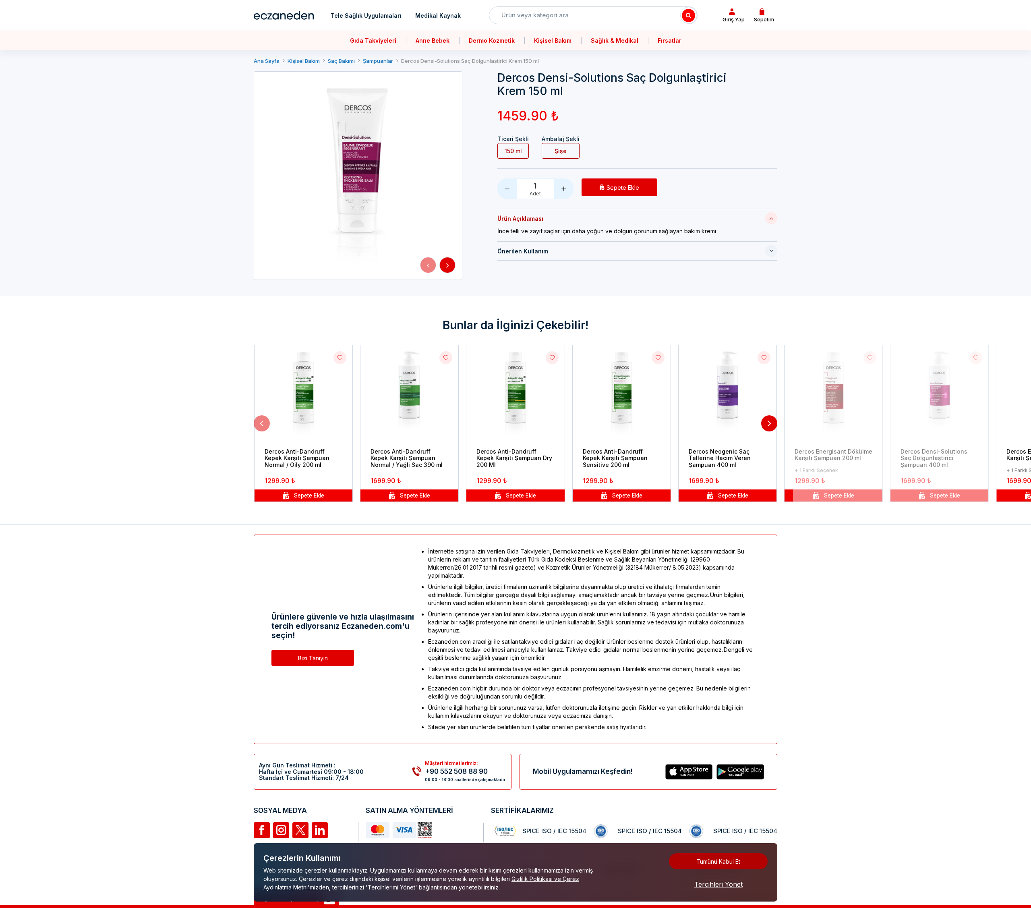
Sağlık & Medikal (614, 40)
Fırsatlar (669, 40)
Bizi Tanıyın (313, 658)
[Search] (688, 15)
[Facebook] (262, 830)
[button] (428, 265)
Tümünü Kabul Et (718, 861)
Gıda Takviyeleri (373, 40)
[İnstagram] (281, 830)
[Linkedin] (320, 830)
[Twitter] (300, 830)
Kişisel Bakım (552, 40)
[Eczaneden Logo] (284, 15)
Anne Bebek (432, 40)
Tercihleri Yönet (718, 884)
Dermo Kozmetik (492, 40)
